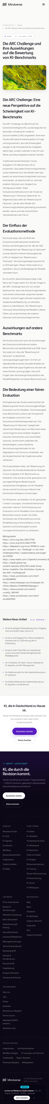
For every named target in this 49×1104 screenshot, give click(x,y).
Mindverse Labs (9, 1028)
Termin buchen (9, 1015)
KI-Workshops (32, 916)
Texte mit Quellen (34, 855)
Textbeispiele (8, 1058)
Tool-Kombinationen (25, 1048)
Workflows (7, 850)
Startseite (8, 25)
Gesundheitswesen (10, 932)
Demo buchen (24, 740)
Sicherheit (7, 1006)
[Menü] (43, 4)
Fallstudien (31, 925)
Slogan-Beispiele (23, 1058)
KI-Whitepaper (33, 887)
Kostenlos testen (14, 795)
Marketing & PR (9, 951)
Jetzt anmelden (22, 1098)
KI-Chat (6, 836)
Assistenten (7, 845)
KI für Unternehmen (11, 902)
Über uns (6, 992)
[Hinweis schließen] (34, 1098)
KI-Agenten (7, 841)
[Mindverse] (12, 4)
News (20, 25)
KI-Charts (31, 883)
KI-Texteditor (32, 836)
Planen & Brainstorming (36, 873)
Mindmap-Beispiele (11, 1062)
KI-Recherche (32, 850)
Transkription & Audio (35, 841)
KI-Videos (31, 831)
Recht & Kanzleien (10, 919)
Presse (5, 1001)
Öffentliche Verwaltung (12, 915)
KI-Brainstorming (34, 878)
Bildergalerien (27, 1062)
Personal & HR (8, 963)
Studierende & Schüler (12, 977)
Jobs (4, 997)
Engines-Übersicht (34, 921)
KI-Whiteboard (33, 845)
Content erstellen (10, 864)
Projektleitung (8, 968)
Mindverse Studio (10, 831)
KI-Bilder (6, 869)
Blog (28, 902)
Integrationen (8, 859)
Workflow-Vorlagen (10, 1053)
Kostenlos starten (24, 731)
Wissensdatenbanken (11, 855)
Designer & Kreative (11, 973)
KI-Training (31, 869)
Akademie (31, 911)
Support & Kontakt (34, 935)
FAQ (28, 930)
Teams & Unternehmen (12, 946)
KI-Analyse (31, 859)
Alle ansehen (38, 620)
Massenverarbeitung (35, 864)
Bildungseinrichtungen (12, 941)
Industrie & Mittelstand (12, 937)
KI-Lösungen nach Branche (32, 1053)
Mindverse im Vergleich (12, 1011)
